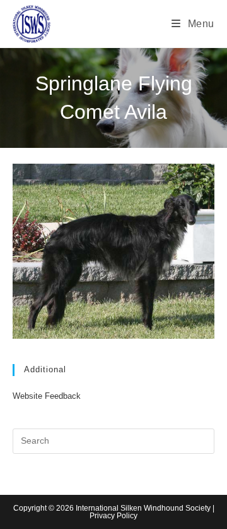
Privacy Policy (113, 515)
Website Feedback (47, 396)
